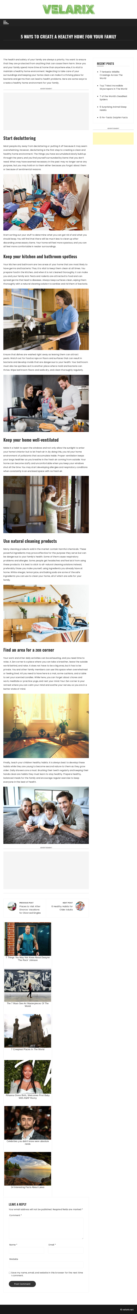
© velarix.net (127, 1309)
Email (52, 1244)
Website (13, 1259)
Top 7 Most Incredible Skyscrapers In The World (113, 87)
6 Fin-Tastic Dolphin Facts (114, 117)
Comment (15, 1215)
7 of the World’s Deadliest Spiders (113, 98)
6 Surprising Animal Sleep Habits (113, 108)
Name (13, 1244)
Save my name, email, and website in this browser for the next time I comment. (47, 1274)
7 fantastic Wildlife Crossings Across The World (111, 75)
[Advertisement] (46, 111)
